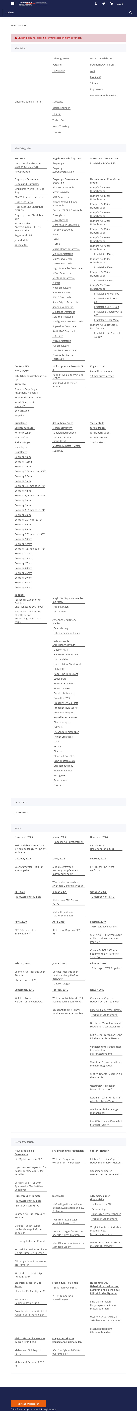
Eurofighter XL (60, 220)
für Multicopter (98, 437)
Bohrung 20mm (23, 568)
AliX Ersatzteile (60, 192)
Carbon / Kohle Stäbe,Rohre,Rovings (63, 643)
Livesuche (95, 77)
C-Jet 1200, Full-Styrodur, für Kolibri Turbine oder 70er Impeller (106, 938)
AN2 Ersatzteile (61, 197)
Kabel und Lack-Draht (66, 673)
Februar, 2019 (98, 921)
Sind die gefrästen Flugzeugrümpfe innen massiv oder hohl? (65, 870)
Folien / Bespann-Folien (67, 633)
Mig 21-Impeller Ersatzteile (67, 268)
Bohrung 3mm (23, 481)
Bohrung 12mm (23, 543)
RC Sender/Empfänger (66, 731)
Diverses (58, 785)
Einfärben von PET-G (103, 896)
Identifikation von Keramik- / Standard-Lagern (106, 1123)
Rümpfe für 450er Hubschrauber (100, 260)
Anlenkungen (61, 606)
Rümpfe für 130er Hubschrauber (100, 197)
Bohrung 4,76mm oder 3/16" (30, 495)
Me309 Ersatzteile (62, 263)
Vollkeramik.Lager (24, 427)
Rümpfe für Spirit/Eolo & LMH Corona (104, 326)
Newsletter (58, 70)
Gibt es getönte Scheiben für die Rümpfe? (106, 1075)
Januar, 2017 (59, 963)
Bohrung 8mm (23, 524)
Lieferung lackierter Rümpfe (106, 1009)
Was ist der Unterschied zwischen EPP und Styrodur (67, 884)
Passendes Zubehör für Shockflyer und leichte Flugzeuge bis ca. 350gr (28, 617)
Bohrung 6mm (23, 505)
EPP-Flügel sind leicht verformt (102, 868)
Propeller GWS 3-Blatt (66, 702)
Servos (57, 746)
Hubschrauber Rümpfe (27, 1195)
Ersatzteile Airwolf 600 (106, 293)
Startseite (57, 101)
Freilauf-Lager (22, 442)
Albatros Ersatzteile (63, 187)
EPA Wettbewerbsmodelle (29, 197)
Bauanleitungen (61, 107)
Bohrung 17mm (23, 563)
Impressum (96, 89)
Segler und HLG (23, 235)
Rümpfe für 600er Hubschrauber (100, 287)
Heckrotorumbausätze (66, 654)
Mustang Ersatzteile (63, 278)
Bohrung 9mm (23, 529)
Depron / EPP (61, 649)
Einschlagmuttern (62, 427)
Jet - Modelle (22, 240)
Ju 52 (55, 234)
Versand (57, 64)
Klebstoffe (59, 669)
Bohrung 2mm (23, 466)
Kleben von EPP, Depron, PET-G (66, 902)
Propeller (20, 415)
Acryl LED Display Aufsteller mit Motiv (67, 600)
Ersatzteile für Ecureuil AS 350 (107, 335)
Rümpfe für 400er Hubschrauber (100, 247)
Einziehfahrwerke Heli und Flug (29, 190)
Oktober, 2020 (98, 891)
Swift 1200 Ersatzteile (64, 331)
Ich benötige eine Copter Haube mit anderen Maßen (67, 1011)
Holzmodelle (61, 659)
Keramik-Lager (23, 432)
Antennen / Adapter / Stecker (64, 621)
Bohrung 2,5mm (24, 476)
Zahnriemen (60, 780)
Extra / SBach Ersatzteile (66, 224)
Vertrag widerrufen (28, 1403)
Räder (57, 741)
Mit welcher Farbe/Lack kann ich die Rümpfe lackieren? (106, 1036)
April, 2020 (21, 921)
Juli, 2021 (20, 891)
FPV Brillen (21, 384)
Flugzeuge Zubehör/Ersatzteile (63, 170)
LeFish (55, 239)
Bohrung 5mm (23, 500)
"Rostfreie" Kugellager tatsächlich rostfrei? (102, 1087)
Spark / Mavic (97, 442)
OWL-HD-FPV (22, 371)
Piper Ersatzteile (61, 287)
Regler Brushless (63, 736)
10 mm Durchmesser (102, 376)
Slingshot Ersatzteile (63, 311)
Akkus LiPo (59, 611)
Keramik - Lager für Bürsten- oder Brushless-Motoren (106, 1099)
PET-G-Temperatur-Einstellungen (25, 931)
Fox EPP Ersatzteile (62, 229)
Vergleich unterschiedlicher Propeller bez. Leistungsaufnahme (105, 1050)
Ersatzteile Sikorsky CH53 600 (108, 313)
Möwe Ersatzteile (62, 273)
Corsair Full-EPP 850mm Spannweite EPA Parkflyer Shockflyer (104, 954)
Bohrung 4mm (23, 490)
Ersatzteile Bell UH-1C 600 (106, 300)
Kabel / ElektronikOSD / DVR (24, 404)
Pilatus (56, 282)
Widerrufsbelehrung (101, 58)
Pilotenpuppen (23, 171)
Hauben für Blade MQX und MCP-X (68, 376)
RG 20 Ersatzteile (61, 297)
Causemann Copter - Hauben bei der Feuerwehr (105, 999)
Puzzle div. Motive (64, 693)
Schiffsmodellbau (63, 765)
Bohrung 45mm (23, 587)
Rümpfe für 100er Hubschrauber (100, 189)
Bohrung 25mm (23, 572)
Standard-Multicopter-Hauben (65, 384)
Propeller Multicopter (66, 707)
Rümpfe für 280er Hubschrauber (100, 231)
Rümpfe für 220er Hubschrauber (100, 222)
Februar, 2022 (98, 858)
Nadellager (21, 447)
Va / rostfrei (21, 437)
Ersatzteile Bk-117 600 (106, 306)
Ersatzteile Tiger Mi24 (106, 320)
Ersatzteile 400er (103, 254)
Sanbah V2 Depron (62, 307)
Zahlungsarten (60, 58)
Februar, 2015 (60, 989)
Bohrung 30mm (23, 577)
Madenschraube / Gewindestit (62, 439)
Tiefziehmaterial (63, 770)
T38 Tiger (57, 336)
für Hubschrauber (100, 432)
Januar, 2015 (97, 989)
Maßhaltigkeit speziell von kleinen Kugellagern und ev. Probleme (30, 849)
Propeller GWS (62, 698)
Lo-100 (56, 244)
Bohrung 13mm (23, 553)
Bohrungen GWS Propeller (106, 968)
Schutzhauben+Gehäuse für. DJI (31, 377)
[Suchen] (130, 12)
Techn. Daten (59, 120)
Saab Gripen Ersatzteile (65, 302)
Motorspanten (62, 688)
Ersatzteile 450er (103, 267)
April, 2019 (58, 921)
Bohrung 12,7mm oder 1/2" (30, 548)
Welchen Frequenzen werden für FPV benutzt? (28, 999)
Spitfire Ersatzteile (62, 316)
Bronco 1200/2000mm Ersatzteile (64, 203)
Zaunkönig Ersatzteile (64, 350)
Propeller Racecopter (65, 717)
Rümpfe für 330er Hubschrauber (100, 239)
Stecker (58, 751)
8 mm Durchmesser (101, 371)
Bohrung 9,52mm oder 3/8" (30, 534)
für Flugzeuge (98, 427)
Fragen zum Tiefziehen (65, 1282)
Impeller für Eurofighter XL (69, 841)
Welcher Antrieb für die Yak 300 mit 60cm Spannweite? (67, 999)
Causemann (21, 812)
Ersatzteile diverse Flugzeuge (62, 357)
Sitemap (94, 83)
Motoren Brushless (64, 683)
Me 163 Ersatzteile (62, 253)
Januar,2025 (59, 837)
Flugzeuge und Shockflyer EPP (29, 217)
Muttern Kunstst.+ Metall (66, 445)
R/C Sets (58, 727)
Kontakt (56, 132)
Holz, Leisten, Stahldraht (67, 664)
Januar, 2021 (59, 891)
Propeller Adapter (64, 712)
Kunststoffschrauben (64, 432)
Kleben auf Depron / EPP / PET (66, 931)
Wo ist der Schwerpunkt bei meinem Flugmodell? (105, 1063)
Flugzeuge (58, 163)
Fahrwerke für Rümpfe (28, 896)
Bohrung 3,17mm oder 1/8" (30, 485)
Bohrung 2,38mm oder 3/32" (30, 471)
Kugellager (58, 1195)
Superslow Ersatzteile (64, 326)
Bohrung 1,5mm (24, 461)
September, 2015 (24, 989)
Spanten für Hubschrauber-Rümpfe (30, 973)
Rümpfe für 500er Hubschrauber (100, 274)
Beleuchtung (22, 410)
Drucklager (21, 452)
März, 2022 (58, 858)
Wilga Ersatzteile (61, 340)
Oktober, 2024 (23, 858)
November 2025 (24, 837)
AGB (92, 70)
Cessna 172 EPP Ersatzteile (67, 210)
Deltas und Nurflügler (27, 184)
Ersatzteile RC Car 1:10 (102, 163)
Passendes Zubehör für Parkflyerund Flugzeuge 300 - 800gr (29, 603)
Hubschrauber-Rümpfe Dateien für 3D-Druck (28, 165)
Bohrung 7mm (23, 514)
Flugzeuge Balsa (24, 202)
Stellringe (57, 450)
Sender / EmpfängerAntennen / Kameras (26, 391)
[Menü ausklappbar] (12, 2)
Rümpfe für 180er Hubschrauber (100, 214)
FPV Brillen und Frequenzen (68, 1150)
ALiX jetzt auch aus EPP (104, 926)
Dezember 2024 (99, 837)
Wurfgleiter (21, 245)
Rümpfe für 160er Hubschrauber (100, 206)
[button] (96, 3)
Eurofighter (58, 215)
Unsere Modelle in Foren (28, 101)
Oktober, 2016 (98, 963)
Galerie (56, 114)
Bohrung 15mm (23, 558)
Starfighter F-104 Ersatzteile (67, 321)
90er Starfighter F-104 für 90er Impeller (29, 868)
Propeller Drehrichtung (104, 1014)
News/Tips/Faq (60, 126)
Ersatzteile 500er (103, 280)
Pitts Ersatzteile (61, 292)
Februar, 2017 (22, 963)
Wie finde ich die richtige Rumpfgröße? (104, 1111)
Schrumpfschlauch (64, 760)
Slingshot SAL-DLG (64, 756)
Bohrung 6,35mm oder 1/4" (30, 510)
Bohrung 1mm (23, 456)
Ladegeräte (60, 678)
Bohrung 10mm (23, 539)
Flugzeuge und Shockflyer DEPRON (29, 208)
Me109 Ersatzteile (62, 258)
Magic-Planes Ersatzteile (66, 249)
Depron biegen (62, 983)
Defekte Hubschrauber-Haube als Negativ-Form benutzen (65, 975)
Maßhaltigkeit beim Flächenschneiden (63, 913)
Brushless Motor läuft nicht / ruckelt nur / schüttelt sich (106, 1024)
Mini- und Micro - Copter (28, 397)
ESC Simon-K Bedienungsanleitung (102, 847)
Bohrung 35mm (23, 582)
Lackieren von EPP (26, 980)
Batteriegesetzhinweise (103, 95)
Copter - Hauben (99, 1150)
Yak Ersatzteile (60, 345)
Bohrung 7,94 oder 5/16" (28, 519)
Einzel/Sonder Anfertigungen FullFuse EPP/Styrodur (28, 227)
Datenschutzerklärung (102, 64)
